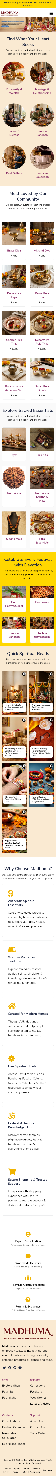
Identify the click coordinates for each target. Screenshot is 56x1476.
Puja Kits (7, 1392)
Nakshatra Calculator (9, 1435)
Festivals (36, 1392)
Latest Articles (40, 1404)
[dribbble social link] (14, 1367)
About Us (36, 1421)
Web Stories (38, 1398)
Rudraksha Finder (13, 1444)
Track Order (38, 1433)
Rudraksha (9, 1398)
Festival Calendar (13, 1427)
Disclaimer (48, 1470)
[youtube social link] (20, 1367)
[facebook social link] (9, 1367)
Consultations (11, 1421)
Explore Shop (11, 1386)
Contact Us (37, 1427)
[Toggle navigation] (51, 13)
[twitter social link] (4, 1367)
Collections (37, 1386)
